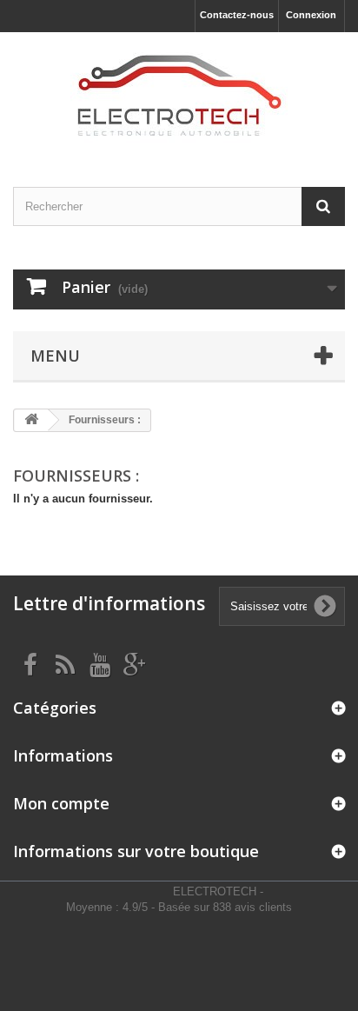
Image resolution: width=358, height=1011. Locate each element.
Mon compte (61, 803)
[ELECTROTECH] (179, 94)
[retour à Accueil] (31, 420)
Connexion (311, 15)
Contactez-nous (237, 15)
